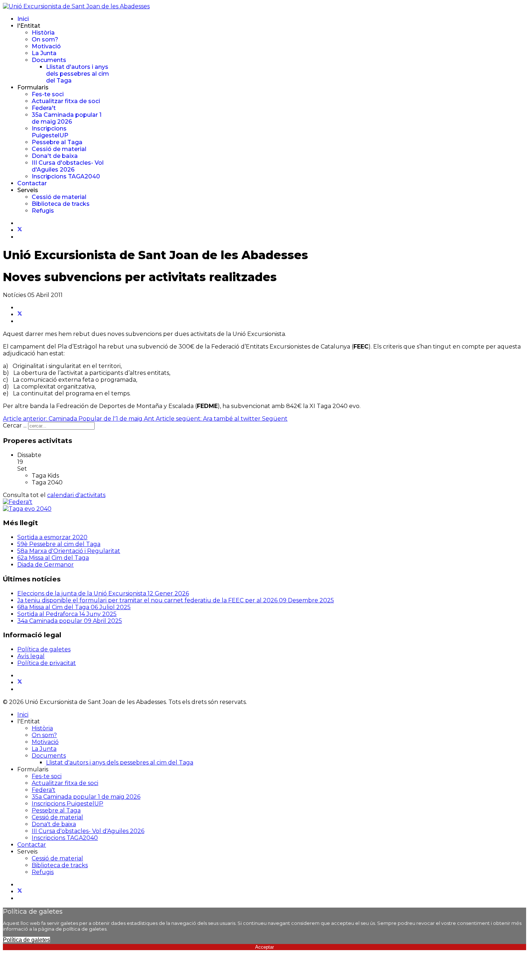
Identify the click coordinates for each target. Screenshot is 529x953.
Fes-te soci (48, 94)
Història (43, 32)
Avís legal (31, 656)
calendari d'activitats (76, 495)
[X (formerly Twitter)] (19, 314)
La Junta (44, 53)
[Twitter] (19, 230)
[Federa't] (17, 501)
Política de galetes (44, 649)
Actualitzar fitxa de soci (66, 101)
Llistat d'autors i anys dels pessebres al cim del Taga (77, 73)
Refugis (43, 210)
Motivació (46, 46)
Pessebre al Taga (57, 142)
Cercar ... (15, 425)
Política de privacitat (46, 663)
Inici (23, 18)
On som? (45, 39)
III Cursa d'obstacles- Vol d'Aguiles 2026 (68, 166)
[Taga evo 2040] (27, 508)
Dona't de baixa (55, 155)
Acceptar (264, 947)
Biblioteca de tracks (61, 203)
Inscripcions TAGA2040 (66, 176)
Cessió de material (59, 149)
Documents (49, 60)
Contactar (32, 183)
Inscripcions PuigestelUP (50, 132)
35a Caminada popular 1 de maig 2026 (66, 118)
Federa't (44, 108)
